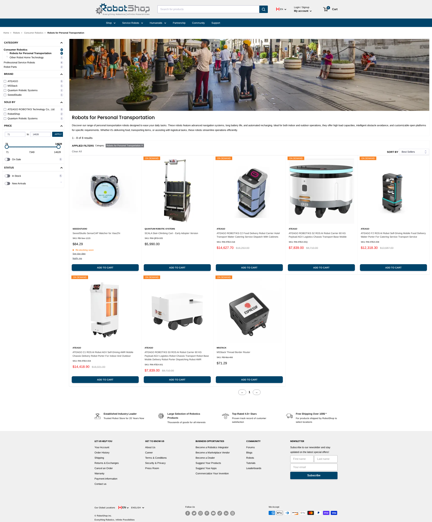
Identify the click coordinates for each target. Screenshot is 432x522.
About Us (150, 447)
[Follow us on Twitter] (194, 513)
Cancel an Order (103, 468)
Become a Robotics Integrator (212, 447)
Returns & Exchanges (106, 463)
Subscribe (313, 475)
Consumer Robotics (33, 33)
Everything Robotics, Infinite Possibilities (114, 519)
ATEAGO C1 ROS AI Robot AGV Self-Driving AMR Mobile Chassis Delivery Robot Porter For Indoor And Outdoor (103, 354)
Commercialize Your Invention (212, 473)
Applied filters (83, 145)
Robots (16, 33)
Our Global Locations (104, 507)
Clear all (77, 151)
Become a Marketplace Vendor (213, 452)
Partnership (179, 22)
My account (301, 10)
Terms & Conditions (156, 457)
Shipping (99, 457)
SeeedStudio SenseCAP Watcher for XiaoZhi (96, 233)
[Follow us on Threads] (232, 513)
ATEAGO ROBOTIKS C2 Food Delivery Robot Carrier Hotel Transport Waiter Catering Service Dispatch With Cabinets (248, 235)
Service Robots (131, 22)
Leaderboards (253, 468)
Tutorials (250, 463)
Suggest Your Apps (206, 468)
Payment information (105, 478)
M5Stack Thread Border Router (233, 352)
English (136, 507)
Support (215, 22)
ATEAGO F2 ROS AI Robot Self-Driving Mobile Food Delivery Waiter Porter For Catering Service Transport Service (393, 235)
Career (149, 452)
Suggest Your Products (208, 463)
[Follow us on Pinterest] (207, 513)
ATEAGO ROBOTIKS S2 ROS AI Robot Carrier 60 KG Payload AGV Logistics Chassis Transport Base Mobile (318, 235)
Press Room (152, 468)
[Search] (263, 9)
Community (198, 22)
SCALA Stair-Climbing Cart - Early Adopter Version (171, 233)
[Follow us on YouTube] (213, 513)
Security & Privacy (155, 463)
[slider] (7, 147)
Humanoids (156, 22)
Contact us (100, 483)
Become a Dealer (205, 457)
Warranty (99, 473)
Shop (109, 22)
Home (6, 33)
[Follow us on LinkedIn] (226, 513)
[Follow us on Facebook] (187, 513)
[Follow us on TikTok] (219, 513)
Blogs (249, 452)
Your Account (101, 447)
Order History (102, 452)
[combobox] (208, 9)
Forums (250, 447)
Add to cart (105, 267)
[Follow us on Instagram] (200, 513)
